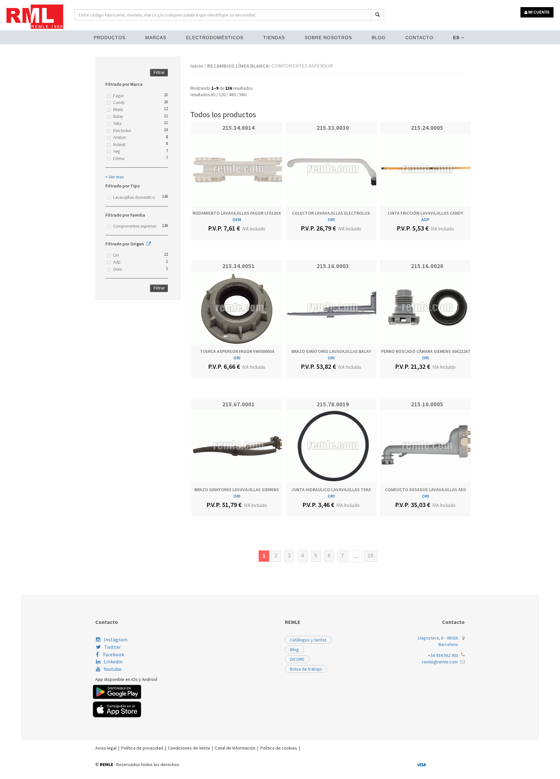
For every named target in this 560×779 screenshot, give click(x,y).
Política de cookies (278, 748)
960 (242, 94)
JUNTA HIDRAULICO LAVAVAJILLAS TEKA (331, 489)
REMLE (106, 764)
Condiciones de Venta (189, 748)
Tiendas (274, 37)
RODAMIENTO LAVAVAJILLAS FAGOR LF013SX (236, 213)
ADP (425, 219)
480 (232, 94)
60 (213, 94)
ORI (331, 219)
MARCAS (155, 37)
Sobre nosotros (328, 37)
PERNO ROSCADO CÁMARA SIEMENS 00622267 (425, 351)
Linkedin (113, 661)
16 (370, 556)
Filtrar (159, 72)
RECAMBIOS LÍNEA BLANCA (238, 65)
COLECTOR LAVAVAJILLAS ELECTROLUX (331, 213)
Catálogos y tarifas (308, 640)
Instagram (115, 639)
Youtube (113, 669)
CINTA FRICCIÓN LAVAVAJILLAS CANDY (425, 213)
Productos (109, 37)
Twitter (112, 647)
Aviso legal (105, 748)
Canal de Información (235, 748)
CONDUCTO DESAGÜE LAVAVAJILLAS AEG (425, 489)
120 (222, 94)
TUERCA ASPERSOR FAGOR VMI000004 (237, 351)
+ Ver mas (114, 177)
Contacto (419, 37)
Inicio (197, 65)
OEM (236, 219)
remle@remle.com (440, 662)
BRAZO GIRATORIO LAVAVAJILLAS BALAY (331, 351)
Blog (379, 37)
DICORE (297, 659)
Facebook (113, 654)
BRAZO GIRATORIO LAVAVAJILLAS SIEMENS (236, 489)
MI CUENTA (538, 12)
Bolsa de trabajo (306, 669)
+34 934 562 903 (443, 655)
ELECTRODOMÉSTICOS (214, 37)
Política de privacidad (142, 748)
